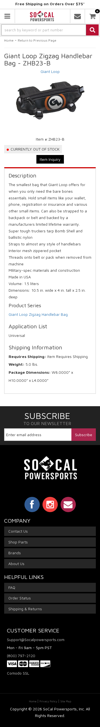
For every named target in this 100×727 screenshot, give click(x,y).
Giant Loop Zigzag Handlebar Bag (38, 314)
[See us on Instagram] (50, 504)
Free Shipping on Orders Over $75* (50, 3)
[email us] (77, 16)
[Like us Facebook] (32, 504)
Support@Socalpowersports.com (35, 639)
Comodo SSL (18, 673)
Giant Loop (50, 71)
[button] (50, 29)
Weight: (16, 364)
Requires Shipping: (27, 356)
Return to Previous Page (37, 40)
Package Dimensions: (30, 372)
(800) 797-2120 (21, 655)
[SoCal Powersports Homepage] (42, 16)
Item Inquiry (50, 159)
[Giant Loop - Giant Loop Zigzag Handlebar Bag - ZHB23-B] (50, 99)
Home (9, 40)
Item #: (42, 139)
